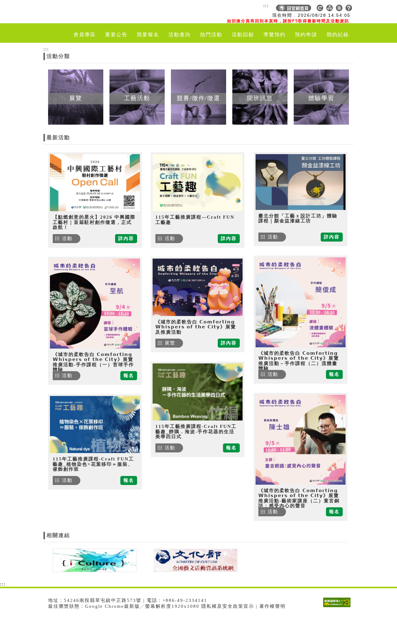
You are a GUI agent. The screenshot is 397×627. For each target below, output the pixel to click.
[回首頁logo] (79, 12)
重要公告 (116, 34)
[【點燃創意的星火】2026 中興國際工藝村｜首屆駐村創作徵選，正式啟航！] (95, 182)
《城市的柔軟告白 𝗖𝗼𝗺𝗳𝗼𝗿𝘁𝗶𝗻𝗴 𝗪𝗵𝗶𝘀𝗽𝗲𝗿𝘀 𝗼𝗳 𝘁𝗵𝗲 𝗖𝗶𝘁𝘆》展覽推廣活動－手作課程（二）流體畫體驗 (298, 361)
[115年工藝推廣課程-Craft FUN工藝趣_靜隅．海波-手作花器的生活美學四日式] (197, 392)
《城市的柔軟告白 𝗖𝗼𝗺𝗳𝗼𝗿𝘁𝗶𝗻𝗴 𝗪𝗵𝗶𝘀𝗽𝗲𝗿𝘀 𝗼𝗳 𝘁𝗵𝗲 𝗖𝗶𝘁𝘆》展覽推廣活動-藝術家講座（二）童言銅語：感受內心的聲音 (299, 498)
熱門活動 (211, 34)
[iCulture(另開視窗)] (94, 559)
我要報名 (148, 34)
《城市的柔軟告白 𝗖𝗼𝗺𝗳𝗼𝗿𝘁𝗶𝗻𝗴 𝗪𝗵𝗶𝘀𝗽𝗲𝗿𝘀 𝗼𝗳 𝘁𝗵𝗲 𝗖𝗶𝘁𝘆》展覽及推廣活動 (195, 327)
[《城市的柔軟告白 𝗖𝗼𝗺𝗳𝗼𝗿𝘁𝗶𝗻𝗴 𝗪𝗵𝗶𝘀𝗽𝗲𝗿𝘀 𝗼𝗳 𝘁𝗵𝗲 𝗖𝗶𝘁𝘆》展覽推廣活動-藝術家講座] (300, 440)
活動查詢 (179, 34)
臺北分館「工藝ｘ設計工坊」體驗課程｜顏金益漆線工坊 (297, 218)
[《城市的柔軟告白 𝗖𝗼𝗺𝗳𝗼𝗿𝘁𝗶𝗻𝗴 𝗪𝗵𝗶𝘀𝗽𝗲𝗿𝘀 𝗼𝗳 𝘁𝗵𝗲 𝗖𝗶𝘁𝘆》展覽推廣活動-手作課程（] (95, 303)
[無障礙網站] (338, 607)
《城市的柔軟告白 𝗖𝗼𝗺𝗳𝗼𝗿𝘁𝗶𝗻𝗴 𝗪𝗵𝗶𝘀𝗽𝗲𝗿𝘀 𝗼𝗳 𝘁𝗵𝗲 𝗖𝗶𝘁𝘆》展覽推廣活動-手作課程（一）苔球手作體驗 (93, 362)
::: (266, 5)
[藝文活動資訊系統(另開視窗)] (194, 559)
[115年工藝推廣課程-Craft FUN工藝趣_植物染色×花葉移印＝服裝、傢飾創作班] (95, 424)
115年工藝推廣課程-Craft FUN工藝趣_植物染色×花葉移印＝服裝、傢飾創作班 (93, 464)
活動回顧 (243, 34)
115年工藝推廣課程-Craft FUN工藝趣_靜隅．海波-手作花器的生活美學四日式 (196, 431)
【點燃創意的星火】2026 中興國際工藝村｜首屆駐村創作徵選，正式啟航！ (94, 222)
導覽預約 (274, 34)
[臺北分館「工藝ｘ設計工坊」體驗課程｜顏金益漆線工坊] (300, 182)
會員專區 (85, 34)
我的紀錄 (338, 34)
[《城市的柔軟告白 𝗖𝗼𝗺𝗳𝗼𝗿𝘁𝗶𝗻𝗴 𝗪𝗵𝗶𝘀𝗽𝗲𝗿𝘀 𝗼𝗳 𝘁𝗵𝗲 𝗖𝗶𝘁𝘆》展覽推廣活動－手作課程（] (300, 302)
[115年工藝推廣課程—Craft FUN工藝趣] (197, 182)
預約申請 (306, 34)
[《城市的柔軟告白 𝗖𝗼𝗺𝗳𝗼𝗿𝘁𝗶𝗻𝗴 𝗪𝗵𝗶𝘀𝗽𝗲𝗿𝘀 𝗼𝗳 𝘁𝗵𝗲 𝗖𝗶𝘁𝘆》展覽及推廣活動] (197, 287)
